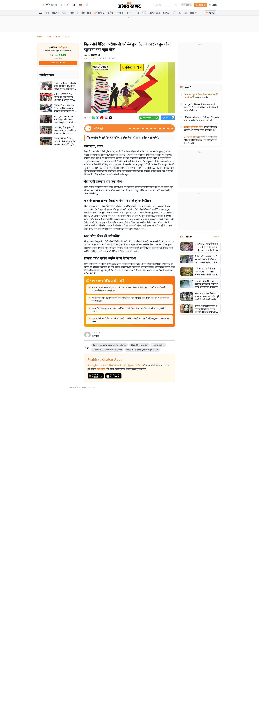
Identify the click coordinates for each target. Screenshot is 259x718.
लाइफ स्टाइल (154, 12)
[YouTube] (81, 5)
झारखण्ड (55, 12)
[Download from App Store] (113, 376)
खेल (179, 12)
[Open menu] (40, 13)
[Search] (176, 5)
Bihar (58, 36)
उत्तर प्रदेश (73, 12)
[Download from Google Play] (96, 376)
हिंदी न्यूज (101, 369)
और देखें (215, 237)
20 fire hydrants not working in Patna (109, 345)
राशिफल (166, 12)
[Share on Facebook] (97, 117)
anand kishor (158, 345)
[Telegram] (87, 5)
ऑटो (144, 12)
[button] (129, 87)
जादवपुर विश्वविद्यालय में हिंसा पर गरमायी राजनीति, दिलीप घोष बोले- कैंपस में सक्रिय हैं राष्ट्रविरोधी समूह (201, 107)
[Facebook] (61, 5)
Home (39, 36)
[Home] (129, 5)
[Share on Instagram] (106, 117)
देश (186, 12)
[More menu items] (196, 13)
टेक (137, 12)
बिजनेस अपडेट (115, 365)
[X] (74, 5)
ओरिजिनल (100, 12)
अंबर (97, 335)
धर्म (174, 12)
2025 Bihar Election (139, 345)
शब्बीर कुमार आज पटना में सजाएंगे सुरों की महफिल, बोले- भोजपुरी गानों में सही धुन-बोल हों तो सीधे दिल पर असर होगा (130, 299)
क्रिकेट (131, 365)
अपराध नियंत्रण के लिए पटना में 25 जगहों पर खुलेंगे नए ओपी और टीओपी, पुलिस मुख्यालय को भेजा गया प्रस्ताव (131, 320)
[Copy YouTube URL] (101, 117)
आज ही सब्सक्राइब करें (58, 62)
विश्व (192, 12)
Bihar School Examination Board (107, 349)
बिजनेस (120, 12)
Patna (67, 36)
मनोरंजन (130, 12)
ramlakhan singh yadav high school (142, 349)
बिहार (64, 12)
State (49, 36)
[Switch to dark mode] (186, 4)
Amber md (95, 55)
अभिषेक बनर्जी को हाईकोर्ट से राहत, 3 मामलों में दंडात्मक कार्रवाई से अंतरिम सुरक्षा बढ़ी (201, 119)
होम (47, 12)
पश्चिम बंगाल (86, 12)
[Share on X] (110, 117)
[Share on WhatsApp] (93, 117)
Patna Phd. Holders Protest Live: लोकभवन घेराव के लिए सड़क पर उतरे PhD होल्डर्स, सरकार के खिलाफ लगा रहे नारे (128, 289)
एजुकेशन (111, 12)
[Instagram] (68, 5)
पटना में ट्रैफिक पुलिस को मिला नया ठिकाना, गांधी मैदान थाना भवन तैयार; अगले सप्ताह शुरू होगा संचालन (129, 310)
